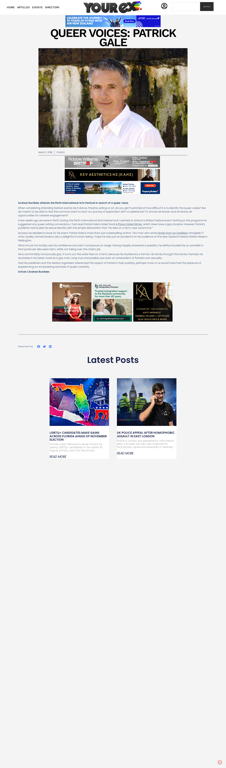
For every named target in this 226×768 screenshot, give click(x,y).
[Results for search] (186, 12)
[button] (38, 346)
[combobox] (186, 6)
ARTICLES (23, 7)
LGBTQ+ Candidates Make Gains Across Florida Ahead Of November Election (78, 436)
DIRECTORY (52, 7)
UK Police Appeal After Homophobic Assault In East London (146, 434)
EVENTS (37, 7)
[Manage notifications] (220, 762)
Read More (58, 456)
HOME (11, 7)
